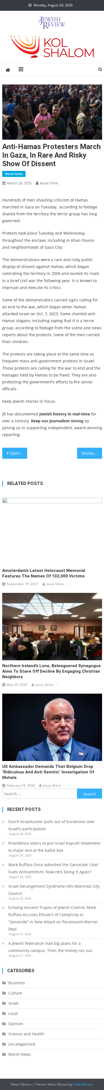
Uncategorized (21, 1044)
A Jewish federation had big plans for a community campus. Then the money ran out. (50, 947)
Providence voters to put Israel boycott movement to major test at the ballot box (54, 846)
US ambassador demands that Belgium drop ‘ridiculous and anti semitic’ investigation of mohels (48, 772)
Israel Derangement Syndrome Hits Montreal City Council (54, 890)
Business (16, 982)
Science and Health (26, 1033)
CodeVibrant (82, 1084)
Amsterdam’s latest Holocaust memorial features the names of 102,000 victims (43, 573)
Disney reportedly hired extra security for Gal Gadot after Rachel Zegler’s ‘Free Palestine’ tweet (92, 453)
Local (13, 1013)
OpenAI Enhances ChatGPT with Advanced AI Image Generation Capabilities (18, 453)
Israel (13, 1003)
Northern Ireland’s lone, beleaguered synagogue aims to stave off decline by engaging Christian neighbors (51, 671)
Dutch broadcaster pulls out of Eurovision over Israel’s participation (51, 825)
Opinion (15, 1023)
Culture (15, 993)
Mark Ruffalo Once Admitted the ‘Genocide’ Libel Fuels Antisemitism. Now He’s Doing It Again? (53, 868)
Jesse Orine (49, 183)
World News (14, 174)
